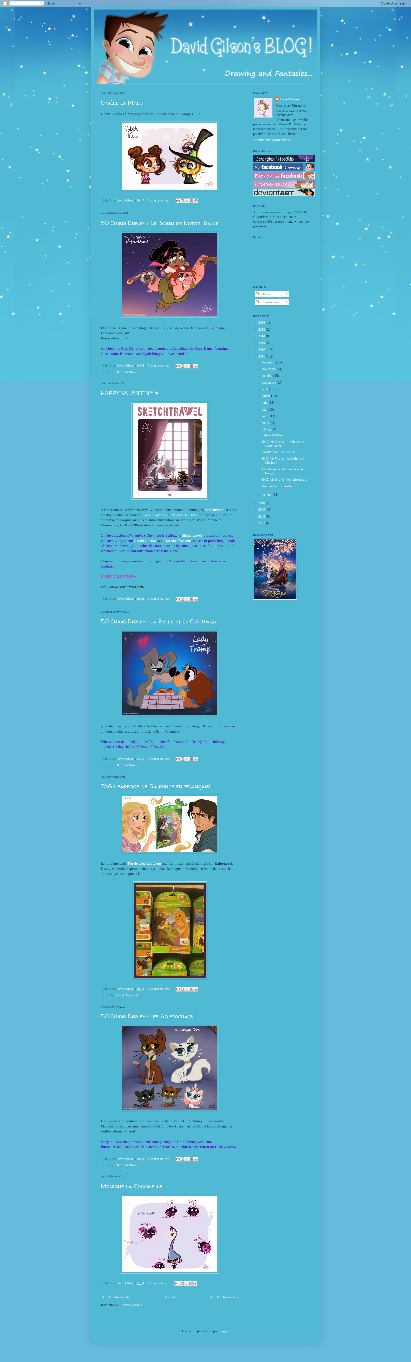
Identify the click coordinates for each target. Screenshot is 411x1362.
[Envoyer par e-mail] (178, 200)
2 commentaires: (159, 200)
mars (266, 423)
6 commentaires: (159, 1159)
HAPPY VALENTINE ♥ (129, 393)
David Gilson (289, 99)
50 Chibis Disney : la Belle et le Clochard (158, 621)
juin (265, 402)
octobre (267, 375)
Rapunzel (132, 995)
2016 (262, 322)
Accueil (170, 1297)
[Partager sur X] (187, 200)
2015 (262, 329)
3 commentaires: (159, 758)
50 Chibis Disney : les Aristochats (147, 1016)
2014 (262, 336)
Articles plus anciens (224, 1297)
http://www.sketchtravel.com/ (122, 587)
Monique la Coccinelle (131, 1186)
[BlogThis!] (182, 200)
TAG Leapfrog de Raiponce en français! (155, 786)
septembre (269, 382)
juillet (266, 396)
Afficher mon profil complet (272, 140)
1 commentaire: (158, 1283)
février (267, 429)
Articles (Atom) (131, 1305)
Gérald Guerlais (155, 515)
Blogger (223, 1331)
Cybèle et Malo (122, 103)
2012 (262, 350)
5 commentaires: (159, 365)
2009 (262, 509)
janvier (267, 494)
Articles (264, 294)
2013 (262, 343)
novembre (269, 369)
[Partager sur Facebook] (191, 200)
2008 (262, 516)
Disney (120, 995)
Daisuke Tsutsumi (184, 515)
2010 (262, 503)
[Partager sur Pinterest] (196, 200)
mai (265, 409)
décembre (269, 362)
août (265, 389)
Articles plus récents (115, 1297)
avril (265, 416)
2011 (262, 356)
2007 (262, 523)
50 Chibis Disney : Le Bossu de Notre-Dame (160, 223)
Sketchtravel (214, 510)
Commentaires (269, 302)
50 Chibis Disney (127, 372)
